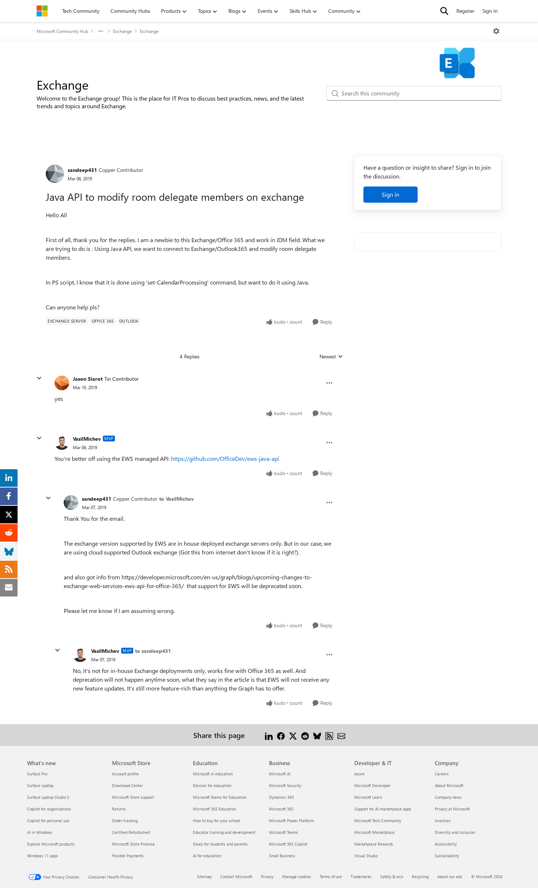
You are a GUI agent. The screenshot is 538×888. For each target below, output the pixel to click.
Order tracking (125, 820)
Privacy (267, 876)
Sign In (490, 10)
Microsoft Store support (133, 797)
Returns (119, 809)
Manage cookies (296, 876)
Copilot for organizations (49, 809)
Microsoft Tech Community (377, 820)
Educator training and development (224, 832)
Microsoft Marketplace (374, 832)
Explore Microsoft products (51, 844)
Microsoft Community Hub (62, 31)
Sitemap (204, 876)
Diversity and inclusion (455, 832)
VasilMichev (87, 438)
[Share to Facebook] (281, 735)
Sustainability (447, 855)
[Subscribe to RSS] (329, 735)
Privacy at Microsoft (452, 809)
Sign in (390, 194)
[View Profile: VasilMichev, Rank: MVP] (62, 442)
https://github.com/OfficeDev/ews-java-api (225, 458)
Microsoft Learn (368, 797)
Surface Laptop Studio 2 (48, 797)
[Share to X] (293, 735)
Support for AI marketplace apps (382, 809)
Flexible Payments (128, 855)
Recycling (420, 876)
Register (465, 10)
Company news (448, 797)
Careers (442, 773)
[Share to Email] (341, 735)
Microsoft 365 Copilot (288, 844)
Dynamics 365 (281, 797)
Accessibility (446, 844)
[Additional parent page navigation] (100, 31)
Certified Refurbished (131, 832)
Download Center (127, 785)
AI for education (207, 855)
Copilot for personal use (48, 820)
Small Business (282, 855)
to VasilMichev (176, 498)
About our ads (449, 876)
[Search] (444, 11)
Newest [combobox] (331, 356)
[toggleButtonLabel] (496, 31)
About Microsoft (449, 785)
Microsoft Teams (283, 832)
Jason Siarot (87, 378)
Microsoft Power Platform (291, 820)
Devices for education (212, 785)
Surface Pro (37, 773)
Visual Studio (366, 855)
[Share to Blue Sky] (317, 735)
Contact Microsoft (236, 876)
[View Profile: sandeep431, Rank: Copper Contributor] (55, 174)
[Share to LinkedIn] (269, 735)
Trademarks (361, 876)
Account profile (125, 773)
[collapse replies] (39, 378)
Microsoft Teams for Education (219, 797)
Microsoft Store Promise (133, 844)
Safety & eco (391, 876)
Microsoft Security (285, 785)
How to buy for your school (216, 820)
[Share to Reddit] (305, 735)
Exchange (122, 31)
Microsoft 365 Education (214, 809)
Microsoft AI (280, 773)
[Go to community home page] (42, 10)
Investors (443, 820)
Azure (359, 773)
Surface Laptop (40, 785)
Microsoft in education (213, 773)
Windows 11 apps (42, 855)
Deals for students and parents (220, 844)
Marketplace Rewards (373, 844)
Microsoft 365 (281, 809)
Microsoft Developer (372, 785)
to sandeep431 (153, 650)
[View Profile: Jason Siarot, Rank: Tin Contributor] (62, 383)
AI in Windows (39, 832)
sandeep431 (82, 169)
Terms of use (331, 876)
